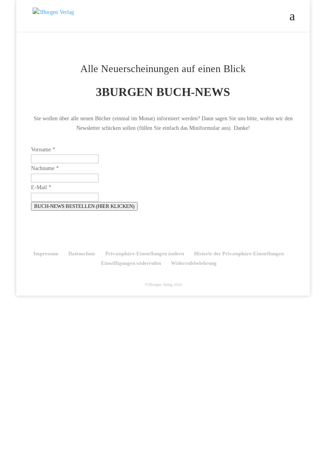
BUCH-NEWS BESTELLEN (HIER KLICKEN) (84, 206)
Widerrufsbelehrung (194, 263)
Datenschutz (81, 254)
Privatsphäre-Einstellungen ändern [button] (144, 254)
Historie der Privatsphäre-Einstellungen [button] (239, 254)
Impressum (45, 254)
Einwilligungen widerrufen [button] (131, 263)
